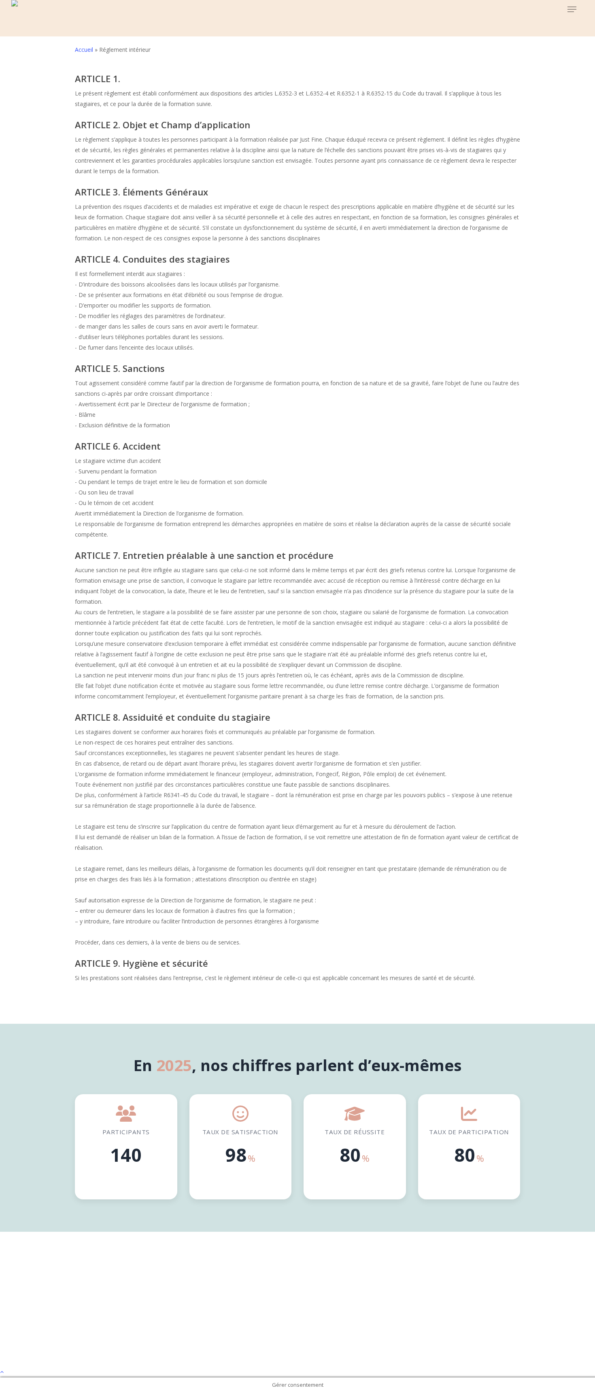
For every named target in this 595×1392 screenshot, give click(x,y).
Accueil (84, 49)
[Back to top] (297, 1372)
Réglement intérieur (297, 1332)
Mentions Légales (297, 1309)
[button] (572, 9)
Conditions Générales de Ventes (297, 1321)
